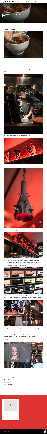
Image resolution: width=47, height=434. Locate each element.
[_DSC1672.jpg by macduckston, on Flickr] (23, 198)
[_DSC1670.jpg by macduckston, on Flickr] (23, 150)
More (42, 1)
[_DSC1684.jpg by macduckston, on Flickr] (23, 312)
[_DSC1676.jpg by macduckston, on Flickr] (23, 245)
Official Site (6, 370)
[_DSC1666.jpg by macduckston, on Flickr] (23, 103)
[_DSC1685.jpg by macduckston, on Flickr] (23, 354)
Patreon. (12, 431)
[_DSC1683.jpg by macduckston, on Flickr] (23, 280)
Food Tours (28, 1)
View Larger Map (6, 373)
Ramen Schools (35, 1)
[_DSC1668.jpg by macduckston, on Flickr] (23, 44)
